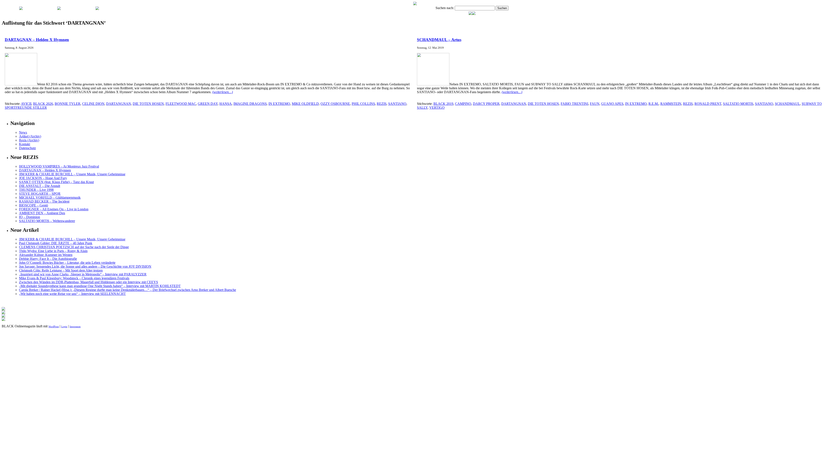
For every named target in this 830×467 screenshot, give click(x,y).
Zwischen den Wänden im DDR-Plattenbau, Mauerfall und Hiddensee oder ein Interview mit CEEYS (88, 282)
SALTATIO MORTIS (738, 104)
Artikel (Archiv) (30, 136)
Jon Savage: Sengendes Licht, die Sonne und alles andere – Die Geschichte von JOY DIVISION (85, 266)
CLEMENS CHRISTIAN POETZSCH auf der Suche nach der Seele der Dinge (74, 247)
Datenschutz (27, 148)
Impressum (75, 326)
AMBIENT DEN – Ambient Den (42, 213)
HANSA (225, 104)
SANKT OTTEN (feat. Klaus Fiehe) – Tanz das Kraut (56, 182)
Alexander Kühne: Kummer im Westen (45, 255)
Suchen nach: (445, 8)
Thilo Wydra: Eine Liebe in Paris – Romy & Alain (53, 251)
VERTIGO (437, 107)
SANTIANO (397, 104)
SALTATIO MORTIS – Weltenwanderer (47, 221)
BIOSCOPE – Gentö (33, 205)
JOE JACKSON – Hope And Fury (43, 178)
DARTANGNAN (118, 104)
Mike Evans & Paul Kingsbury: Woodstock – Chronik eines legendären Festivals (74, 278)
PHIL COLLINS (363, 104)
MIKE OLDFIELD (305, 104)
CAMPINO (463, 104)
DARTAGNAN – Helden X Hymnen (37, 39)
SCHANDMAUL (787, 104)
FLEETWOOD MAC (181, 104)
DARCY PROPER (486, 104)
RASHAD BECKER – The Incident (44, 201)
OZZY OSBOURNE (335, 104)
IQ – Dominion (29, 217)
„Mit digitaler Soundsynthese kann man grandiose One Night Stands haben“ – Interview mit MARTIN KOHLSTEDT (100, 286)
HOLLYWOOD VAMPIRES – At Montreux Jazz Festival (59, 166)
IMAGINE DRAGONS (250, 104)
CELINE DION (93, 104)
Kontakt (24, 144)
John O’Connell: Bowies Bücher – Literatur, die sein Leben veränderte (67, 262)
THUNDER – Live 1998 (36, 190)
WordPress (53, 326)
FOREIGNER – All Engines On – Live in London (53, 209)
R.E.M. (653, 104)
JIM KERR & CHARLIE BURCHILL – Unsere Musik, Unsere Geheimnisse (72, 174)
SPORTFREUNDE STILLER (26, 107)
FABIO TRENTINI (574, 104)
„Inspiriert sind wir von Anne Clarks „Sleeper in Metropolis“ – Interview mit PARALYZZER (83, 274)
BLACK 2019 (443, 104)
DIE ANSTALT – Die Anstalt (39, 186)
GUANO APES (612, 104)
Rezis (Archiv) (29, 140)
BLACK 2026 (43, 104)
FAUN (594, 104)
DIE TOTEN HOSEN (148, 104)
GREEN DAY (208, 104)
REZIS (381, 104)
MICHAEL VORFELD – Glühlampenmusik (50, 197)
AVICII (26, 104)
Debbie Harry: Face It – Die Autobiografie (48, 259)
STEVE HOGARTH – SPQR (40, 193)
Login (64, 326)
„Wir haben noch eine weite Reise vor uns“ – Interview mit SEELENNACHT (72, 294)
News (23, 132)
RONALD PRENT (707, 104)
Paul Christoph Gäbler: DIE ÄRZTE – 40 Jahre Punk (55, 243)
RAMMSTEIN (670, 104)
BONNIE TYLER (67, 104)
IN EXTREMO (279, 104)
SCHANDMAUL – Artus (439, 39)
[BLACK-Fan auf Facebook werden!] (474, 14)
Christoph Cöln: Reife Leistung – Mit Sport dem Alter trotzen (61, 270)
